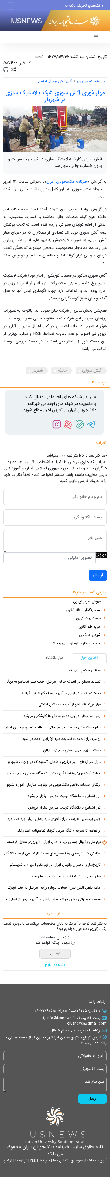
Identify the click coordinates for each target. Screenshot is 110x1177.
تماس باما (60, 1160)
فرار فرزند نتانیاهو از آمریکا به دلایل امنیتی (69, 705)
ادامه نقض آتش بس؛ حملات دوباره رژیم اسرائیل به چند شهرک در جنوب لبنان (52, 888)
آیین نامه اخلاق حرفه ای (88, 1160)
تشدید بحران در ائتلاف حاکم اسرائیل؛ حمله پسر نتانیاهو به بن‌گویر (52, 682)
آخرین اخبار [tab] (89, 658)
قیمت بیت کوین (88, 618)
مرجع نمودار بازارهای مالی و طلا (77, 644)
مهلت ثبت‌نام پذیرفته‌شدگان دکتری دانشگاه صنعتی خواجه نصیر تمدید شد (52, 773)
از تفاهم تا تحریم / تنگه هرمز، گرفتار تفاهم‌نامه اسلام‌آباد (59, 831)
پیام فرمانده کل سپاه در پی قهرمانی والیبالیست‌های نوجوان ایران (53, 728)
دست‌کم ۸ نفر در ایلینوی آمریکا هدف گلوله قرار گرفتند (61, 693)
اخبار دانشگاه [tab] (55, 658)
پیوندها (44, 1160)
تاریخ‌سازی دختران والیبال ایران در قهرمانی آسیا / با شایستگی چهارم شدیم (52, 865)
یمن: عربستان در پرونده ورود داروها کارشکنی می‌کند (62, 716)
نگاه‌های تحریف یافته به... (80, 6)
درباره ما (20, 1160)
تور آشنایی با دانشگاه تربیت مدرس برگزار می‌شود (64, 796)
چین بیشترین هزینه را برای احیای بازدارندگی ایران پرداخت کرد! (54, 819)
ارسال (98, 575)
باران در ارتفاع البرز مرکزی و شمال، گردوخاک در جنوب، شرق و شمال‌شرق (52, 762)
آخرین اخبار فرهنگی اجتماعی (54, 81)
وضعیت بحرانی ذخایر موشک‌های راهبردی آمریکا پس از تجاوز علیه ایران (52, 899)
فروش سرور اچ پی (87, 602)
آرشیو (8, 1160)
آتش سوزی (92, 370)
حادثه (62, 370)
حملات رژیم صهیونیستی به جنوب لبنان (72, 750)
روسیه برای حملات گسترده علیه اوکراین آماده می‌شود (61, 739)
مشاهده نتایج (55, 965)
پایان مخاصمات (52, 938)
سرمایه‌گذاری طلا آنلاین (83, 610)
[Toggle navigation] (10, 6)
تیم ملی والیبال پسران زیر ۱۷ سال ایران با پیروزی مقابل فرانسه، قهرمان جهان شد (52, 842)
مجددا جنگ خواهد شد (53, 943)
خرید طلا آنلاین (89, 627)
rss (32, 1160)
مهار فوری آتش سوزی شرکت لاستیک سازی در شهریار (55, 96)
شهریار (37, 370)
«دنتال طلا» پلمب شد (84, 670)
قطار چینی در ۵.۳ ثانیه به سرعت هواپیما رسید (66, 877)
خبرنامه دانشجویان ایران (90, 81)
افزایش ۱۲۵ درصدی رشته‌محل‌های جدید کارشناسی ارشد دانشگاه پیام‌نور (52, 854)
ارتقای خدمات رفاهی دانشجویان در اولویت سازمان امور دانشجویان (52, 785)
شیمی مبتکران (90, 635)
